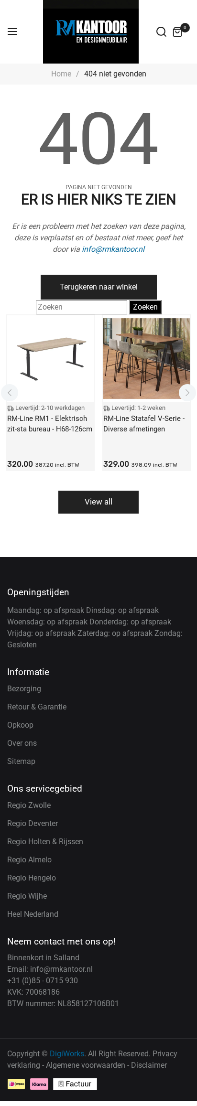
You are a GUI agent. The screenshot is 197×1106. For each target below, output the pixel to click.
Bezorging (24, 688)
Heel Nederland (32, 914)
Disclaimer (149, 1065)
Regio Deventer (32, 823)
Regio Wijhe (27, 896)
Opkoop (20, 725)
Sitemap (21, 761)
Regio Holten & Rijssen (45, 841)
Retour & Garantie (36, 706)
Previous (9, 392)
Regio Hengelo (31, 877)
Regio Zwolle (29, 805)
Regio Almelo (29, 859)
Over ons (22, 743)
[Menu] (12, 32)
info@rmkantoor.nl (113, 249)
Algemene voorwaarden (85, 1065)
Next (187, 392)
